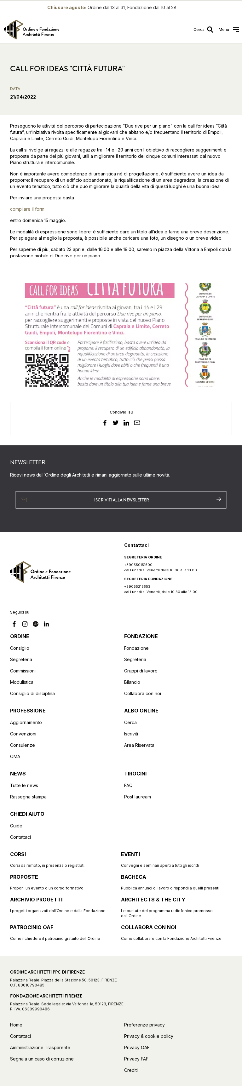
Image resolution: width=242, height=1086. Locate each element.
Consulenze (22, 745)
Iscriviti (131, 733)
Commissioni (23, 670)
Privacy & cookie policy (148, 1036)
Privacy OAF (137, 1047)
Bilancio (132, 682)
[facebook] (105, 423)
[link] (59, 29)
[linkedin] (126, 423)
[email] (137, 423)
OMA (15, 756)
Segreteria (21, 659)
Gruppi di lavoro (141, 670)
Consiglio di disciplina (32, 693)
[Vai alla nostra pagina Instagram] (25, 625)
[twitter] (115, 423)
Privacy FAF (136, 1058)
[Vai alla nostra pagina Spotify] (36, 625)
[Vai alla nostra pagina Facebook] (14, 625)
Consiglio (19, 648)
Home (16, 1024)
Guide (16, 825)
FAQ (128, 785)
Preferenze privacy (144, 1024)
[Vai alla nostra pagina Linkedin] (46, 625)
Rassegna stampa (28, 796)
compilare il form (27, 209)
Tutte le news (24, 785)
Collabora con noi (142, 693)
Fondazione (136, 648)
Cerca (130, 722)
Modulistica (21, 682)
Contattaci (20, 837)
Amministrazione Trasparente (40, 1047)
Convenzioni (23, 733)
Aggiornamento (26, 722)
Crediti (131, 1070)
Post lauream (137, 796)
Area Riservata (139, 745)
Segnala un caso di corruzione (42, 1058)
